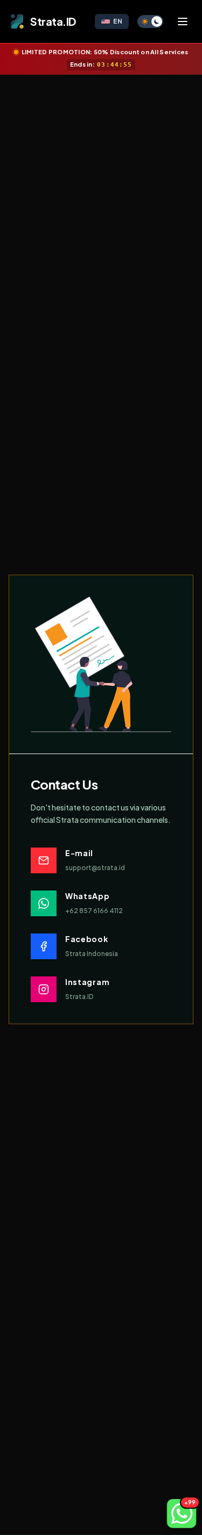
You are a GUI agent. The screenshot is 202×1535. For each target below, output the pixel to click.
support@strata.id (95, 868)
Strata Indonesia (91, 954)
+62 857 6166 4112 (94, 911)
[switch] (150, 21)
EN (117, 21)
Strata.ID (79, 997)
